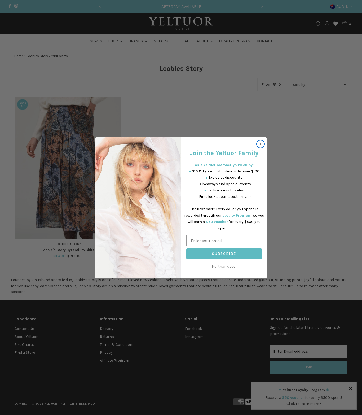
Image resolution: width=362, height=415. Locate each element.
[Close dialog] (260, 144)
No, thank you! (224, 266)
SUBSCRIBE (224, 253)
